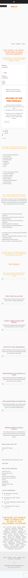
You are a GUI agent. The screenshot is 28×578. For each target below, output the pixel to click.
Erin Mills (14, 532)
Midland (24, 536)
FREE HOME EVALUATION (14, 296)
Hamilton (15, 533)
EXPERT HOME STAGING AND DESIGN (14, 321)
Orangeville (17, 540)
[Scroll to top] (3, 131)
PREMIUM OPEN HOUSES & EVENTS (14, 428)
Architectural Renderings (8, 476)
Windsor (21, 547)
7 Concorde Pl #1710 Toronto (11, 506)
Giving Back (17, 558)
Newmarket (18, 538)
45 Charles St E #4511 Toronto (12, 497)
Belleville (7, 528)
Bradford (14, 528)
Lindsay (22, 535)
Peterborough (11, 542)
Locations (18, 43)
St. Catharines (20, 543)
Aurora (19, 527)
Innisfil (21, 533)
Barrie (23, 527)
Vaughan (23, 544)
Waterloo (6, 546)
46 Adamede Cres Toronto (11, 493)
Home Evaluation (6, 471)
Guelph (10, 533)
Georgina (5, 533)
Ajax (4, 527)
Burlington (15, 529)
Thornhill (5, 544)
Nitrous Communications (16, 567)
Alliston (9, 527)
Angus (14, 527)
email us (21, 110)
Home (13, 43)
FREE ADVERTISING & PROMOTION (14, 401)
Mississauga (11, 538)
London (4, 536)
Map (14, 536)
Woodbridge (10, 548)
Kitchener (16, 535)
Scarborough (11, 543)
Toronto (11, 544)
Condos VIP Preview (7, 448)
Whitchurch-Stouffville (11, 547)
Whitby (22, 546)
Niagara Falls (13, 539)
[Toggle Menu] (2, 2)
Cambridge (5, 531)
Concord (20, 531)
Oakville (5, 540)
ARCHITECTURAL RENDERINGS (14, 347)
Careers (19, 557)
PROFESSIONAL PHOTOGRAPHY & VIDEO (14, 374)
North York (21, 539)
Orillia (23, 540)
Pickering (18, 542)
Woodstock (18, 548)
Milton (5, 538)
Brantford (8, 529)
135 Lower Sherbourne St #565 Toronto (14, 502)
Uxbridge (17, 544)
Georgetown (21, 532)
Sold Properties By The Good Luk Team (12, 460)
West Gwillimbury (14, 546)
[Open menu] (3, 82)
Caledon (21, 529)
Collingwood (13, 531)
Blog (24, 557)
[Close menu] (2, 135)
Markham (18, 536)
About (14, 557)
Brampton (20, 528)
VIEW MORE (5, 463)
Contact (9, 557)
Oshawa (4, 542)
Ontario (11, 540)
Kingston (10, 535)
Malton (10, 536)
